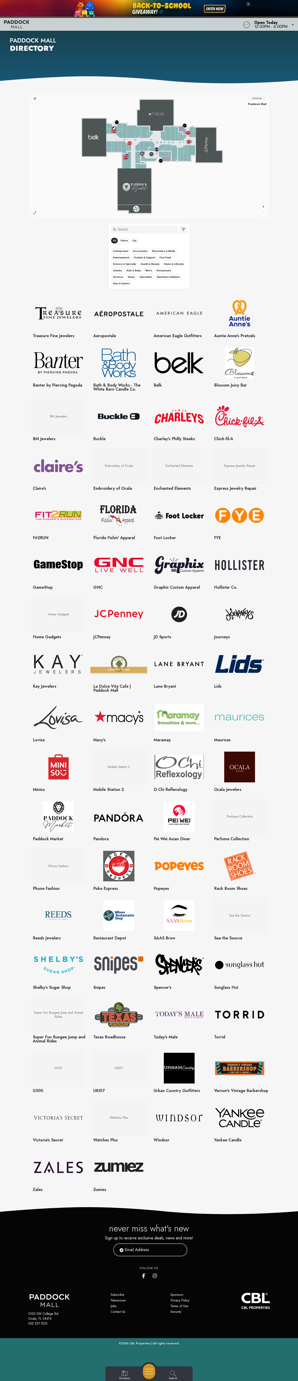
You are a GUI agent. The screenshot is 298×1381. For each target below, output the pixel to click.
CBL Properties (140, 1343)
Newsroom (118, 1300)
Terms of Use (179, 1306)
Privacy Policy (179, 1300)
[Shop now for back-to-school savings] (214, 9)
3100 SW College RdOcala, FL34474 (43, 1316)
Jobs (114, 1306)
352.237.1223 (37, 1323)
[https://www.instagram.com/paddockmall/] (155, 1275)
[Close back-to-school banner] (248, 4)
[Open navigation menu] (149, 1371)
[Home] (112, 24)
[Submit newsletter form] (179, 1250)
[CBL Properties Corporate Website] (241, 1301)
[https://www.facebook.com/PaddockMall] (144, 1275)
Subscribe (117, 1294)
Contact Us (118, 1311)
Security (175, 1311)
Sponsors (176, 1294)
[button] (273, 24)
